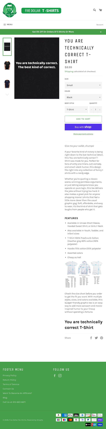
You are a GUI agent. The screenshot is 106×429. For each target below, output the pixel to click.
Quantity (93, 103)
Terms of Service (11, 384)
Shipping (69, 71)
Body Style (69, 103)
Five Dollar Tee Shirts (17, 420)
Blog (5, 397)
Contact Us (8, 388)
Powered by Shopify (35, 420)
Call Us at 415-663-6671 (14, 402)
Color (67, 91)
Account (99, 25)
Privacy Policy (9, 375)
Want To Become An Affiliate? (17, 393)
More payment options (83, 134)
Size (66, 79)
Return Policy (9, 380)
